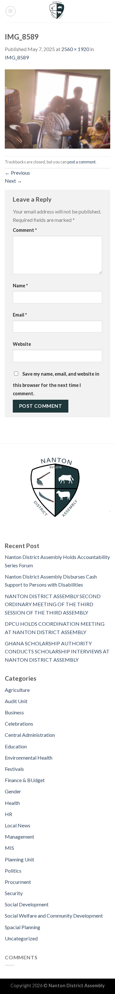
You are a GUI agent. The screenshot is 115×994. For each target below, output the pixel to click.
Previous (17, 173)
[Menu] (10, 11)
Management (19, 836)
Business (14, 712)
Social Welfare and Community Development (54, 915)
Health (12, 803)
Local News (17, 825)
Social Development (27, 904)
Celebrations (19, 723)
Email (20, 315)
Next (13, 181)
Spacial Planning (22, 927)
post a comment (81, 161)
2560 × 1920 (75, 49)
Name (20, 285)
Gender (13, 791)
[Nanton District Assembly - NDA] (57, 11)
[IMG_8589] (57, 108)
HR (8, 814)
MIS (9, 848)
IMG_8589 (17, 57)
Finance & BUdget (25, 780)
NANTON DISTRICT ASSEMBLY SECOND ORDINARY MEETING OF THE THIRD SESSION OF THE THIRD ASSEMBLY (53, 604)
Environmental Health (28, 757)
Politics (13, 871)
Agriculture (17, 690)
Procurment (18, 882)
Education (16, 746)
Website (22, 344)
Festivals (14, 769)
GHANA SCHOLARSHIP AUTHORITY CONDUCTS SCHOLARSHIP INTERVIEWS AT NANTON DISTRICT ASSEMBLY (57, 651)
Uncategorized (21, 938)
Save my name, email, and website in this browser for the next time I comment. (56, 383)
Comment (25, 230)
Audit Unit (16, 701)
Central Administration (30, 735)
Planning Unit (19, 859)
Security (14, 893)
